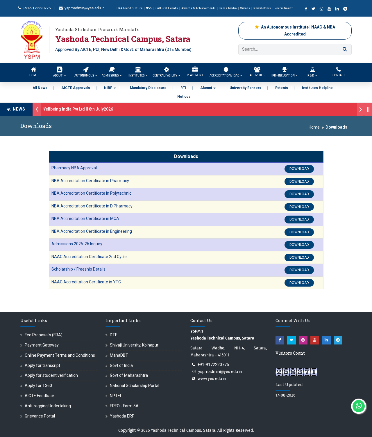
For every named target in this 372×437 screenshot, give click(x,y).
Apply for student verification (51, 375)
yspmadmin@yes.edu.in (84, 8)
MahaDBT (119, 355)
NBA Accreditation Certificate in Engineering (91, 231)
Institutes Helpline (317, 88)
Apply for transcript (42, 365)
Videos (245, 8)
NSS (149, 8)
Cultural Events (166, 8)
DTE (113, 335)
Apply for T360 (38, 385)
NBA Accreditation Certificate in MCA (85, 218)
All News (40, 88)
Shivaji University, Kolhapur (134, 345)
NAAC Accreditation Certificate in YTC (86, 282)
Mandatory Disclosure (148, 88)
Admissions (110, 75)
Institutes (136, 75)
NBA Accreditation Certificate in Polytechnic (91, 193)
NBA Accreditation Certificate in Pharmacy (90, 180)
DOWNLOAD (299, 169)
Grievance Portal (40, 416)
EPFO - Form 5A (124, 406)
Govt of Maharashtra (129, 375)
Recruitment (284, 8)
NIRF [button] (108, 88)
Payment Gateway (42, 345)
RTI (183, 88)
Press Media (228, 8)
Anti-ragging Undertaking (48, 406)
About (58, 75)
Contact (338, 75)
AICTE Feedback (40, 395)
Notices (184, 97)
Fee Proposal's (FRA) (43, 335)
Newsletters (262, 8)
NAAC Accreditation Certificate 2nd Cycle (89, 256)
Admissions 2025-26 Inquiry (76, 243)
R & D (310, 75)
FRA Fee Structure (130, 8)
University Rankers (245, 88)
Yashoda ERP (122, 416)
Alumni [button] (206, 88)
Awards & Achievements (198, 8)
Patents (281, 88)
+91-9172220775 (36, 8)
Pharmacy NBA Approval (74, 168)
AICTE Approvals (75, 88)
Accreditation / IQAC (224, 75)
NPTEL (116, 395)
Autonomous (84, 75)
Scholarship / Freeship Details (78, 269)
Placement (195, 75)
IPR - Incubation (283, 75)
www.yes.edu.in (212, 378)
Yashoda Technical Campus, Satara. (183, 430)
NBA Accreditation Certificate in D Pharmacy (92, 206)
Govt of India (121, 365)
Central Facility (165, 75)
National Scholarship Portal (134, 385)
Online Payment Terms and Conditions (60, 355)
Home (33, 75)
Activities (257, 75)
